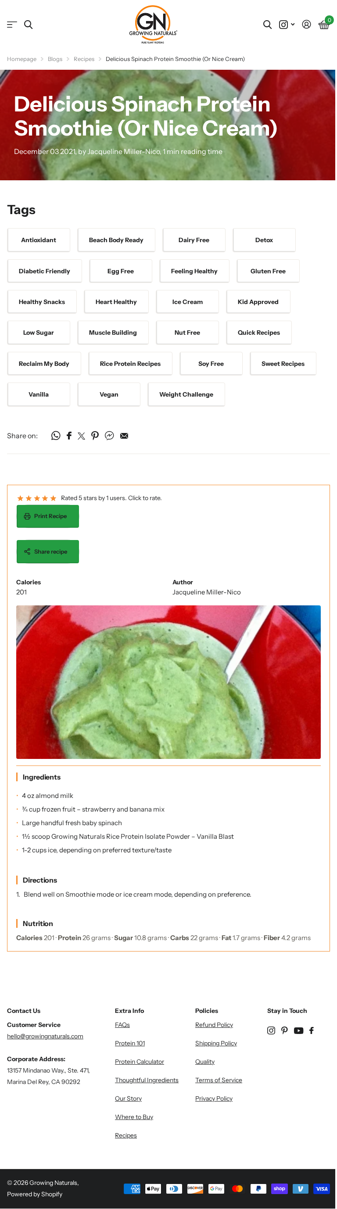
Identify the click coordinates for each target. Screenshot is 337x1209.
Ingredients (42, 777)
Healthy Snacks (42, 302)
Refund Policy (214, 1025)
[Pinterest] (284, 1030)
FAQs (122, 1025)
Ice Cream (187, 302)
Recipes (84, 58)
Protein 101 (130, 1043)
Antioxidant (38, 240)
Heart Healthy (116, 302)
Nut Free (187, 332)
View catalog (12, 25)
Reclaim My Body (44, 364)
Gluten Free (268, 271)
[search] (28, 25)
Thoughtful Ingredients (147, 1080)
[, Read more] (287, 25)
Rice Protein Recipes (130, 364)
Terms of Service (218, 1080)
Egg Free (121, 271)
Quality (205, 1062)
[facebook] (311, 1030)
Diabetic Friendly (44, 271)
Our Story (128, 1098)
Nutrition (38, 923)
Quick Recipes (259, 332)
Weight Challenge (186, 394)
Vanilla (39, 394)
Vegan (109, 394)
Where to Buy (134, 1117)
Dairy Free (194, 240)
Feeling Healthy (194, 271)
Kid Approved (258, 302)
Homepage (21, 58)
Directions (40, 880)
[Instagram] (271, 1030)
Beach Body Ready (116, 240)
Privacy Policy (214, 1098)
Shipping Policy (216, 1043)
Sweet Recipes (283, 364)
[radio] (20, 498)
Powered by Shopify (34, 1194)
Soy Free (211, 364)
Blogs (55, 58)
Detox (264, 240)
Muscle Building (113, 332)
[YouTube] (298, 1030)
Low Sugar (38, 332)
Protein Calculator (139, 1062)
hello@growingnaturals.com (45, 1036)
